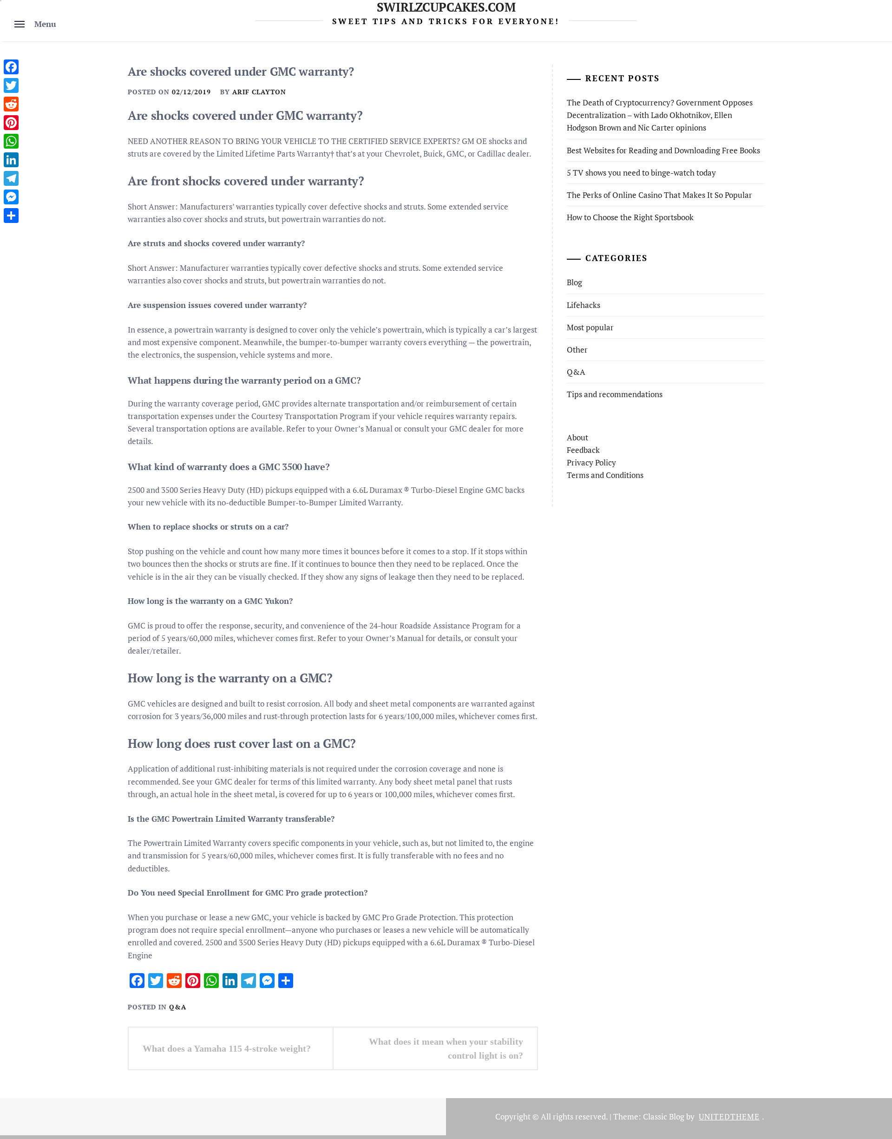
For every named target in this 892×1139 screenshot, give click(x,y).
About (577, 437)
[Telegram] (11, 178)
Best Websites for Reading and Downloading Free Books (663, 150)
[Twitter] (11, 85)
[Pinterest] (11, 122)
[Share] (11, 215)
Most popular (590, 327)
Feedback (583, 450)
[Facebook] (11, 67)
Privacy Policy (591, 462)
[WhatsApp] (11, 141)
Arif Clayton (259, 91)
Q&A (177, 1006)
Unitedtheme (729, 1116)
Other (577, 349)
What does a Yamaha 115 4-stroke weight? (227, 1048)
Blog (574, 282)
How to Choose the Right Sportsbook (630, 217)
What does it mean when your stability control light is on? (446, 1048)
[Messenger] (11, 197)
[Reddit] (11, 104)
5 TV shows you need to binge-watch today (641, 172)
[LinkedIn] (11, 160)
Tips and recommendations (614, 394)
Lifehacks (583, 305)
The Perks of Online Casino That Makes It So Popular (659, 195)
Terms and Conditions (605, 475)
